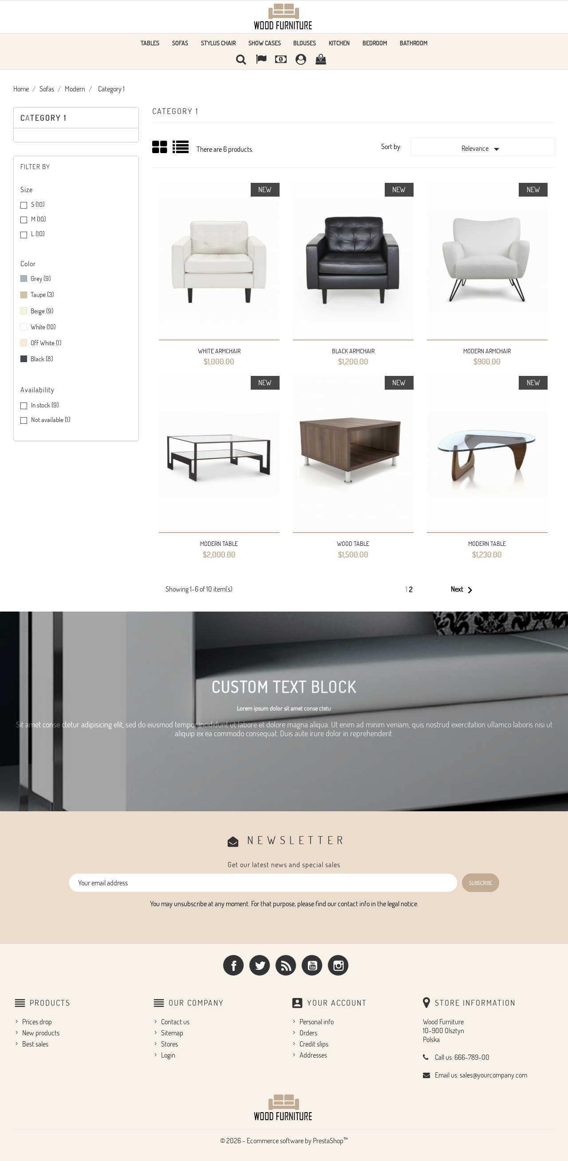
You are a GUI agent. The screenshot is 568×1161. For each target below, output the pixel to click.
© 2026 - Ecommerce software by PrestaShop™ (284, 1140)
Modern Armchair (487, 351)
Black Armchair (353, 351)
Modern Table (219, 543)
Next (464, 590)
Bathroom (413, 43)
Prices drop (37, 1021)
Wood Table (353, 543)
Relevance (482, 149)
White (43, 327)
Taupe (42, 294)
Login (168, 1054)
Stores (169, 1043)
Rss (286, 965)
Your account (337, 1002)
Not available (50, 419)
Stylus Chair (218, 43)
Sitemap (172, 1032)
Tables (150, 43)
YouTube (312, 965)
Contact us (175, 1021)
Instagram (338, 965)
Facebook (233, 965)
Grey (41, 278)
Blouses (304, 43)
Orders (308, 1032)
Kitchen (339, 43)
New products (40, 1032)
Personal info (317, 1021)
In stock (45, 405)
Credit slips (314, 1043)
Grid (160, 147)
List (181, 150)
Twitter (259, 965)
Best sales (35, 1043)
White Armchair (219, 351)
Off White (46, 343)
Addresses (313, 1054)
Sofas (180, 43)
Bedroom (375, 43)
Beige (42, 311)
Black (42, 359)
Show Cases (264, 43)
